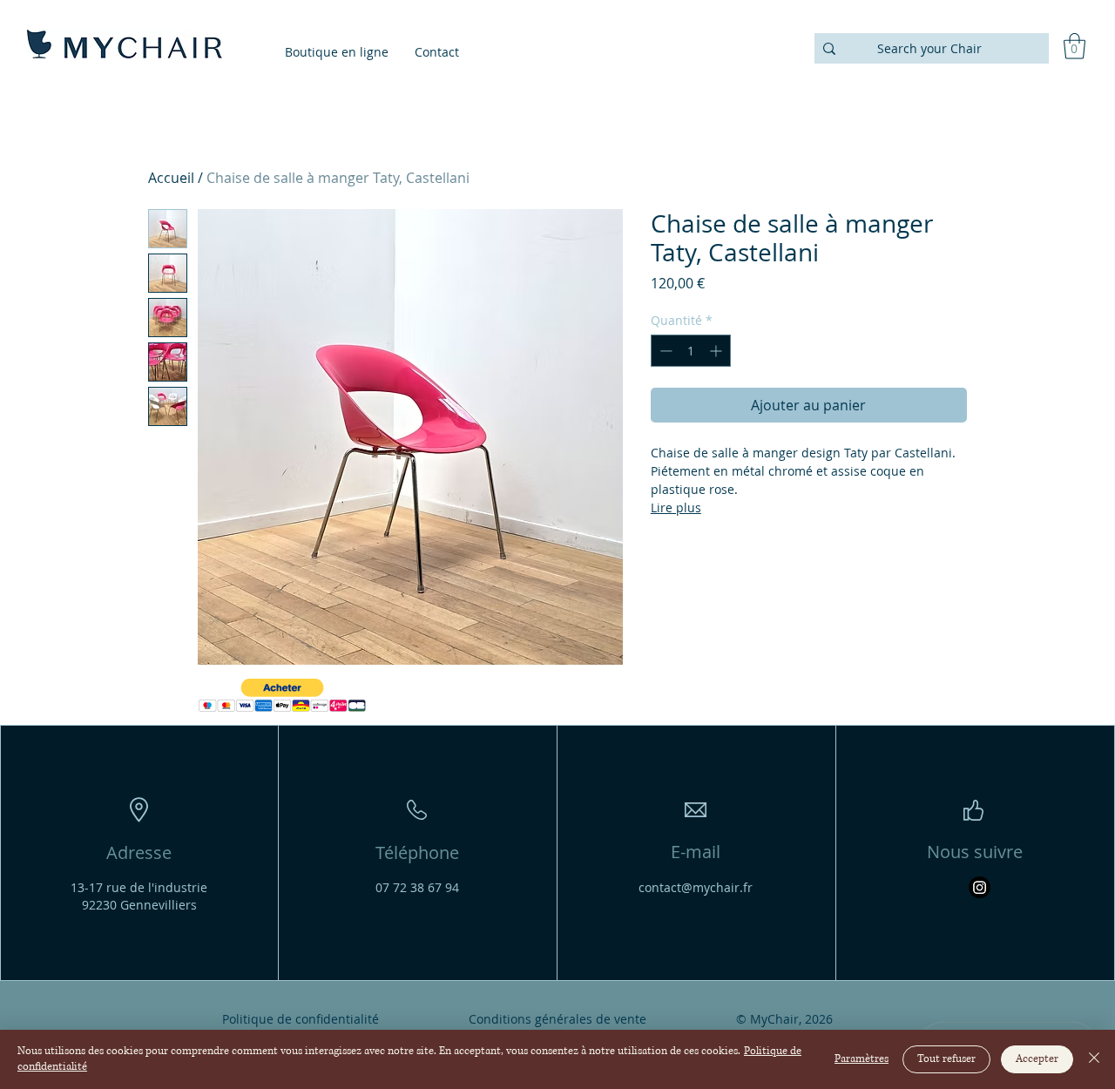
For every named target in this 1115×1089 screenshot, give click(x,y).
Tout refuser (946, 1059)
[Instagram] (979, 887)
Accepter (1037, 1059)
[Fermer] (1094, 1059)
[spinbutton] (690, 350)
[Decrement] (664, 350)
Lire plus (676, 507)
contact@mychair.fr (696, 887)
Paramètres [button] (862, 1059)
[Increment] (717, 350)
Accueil (171, 177)
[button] (1074, 46)
